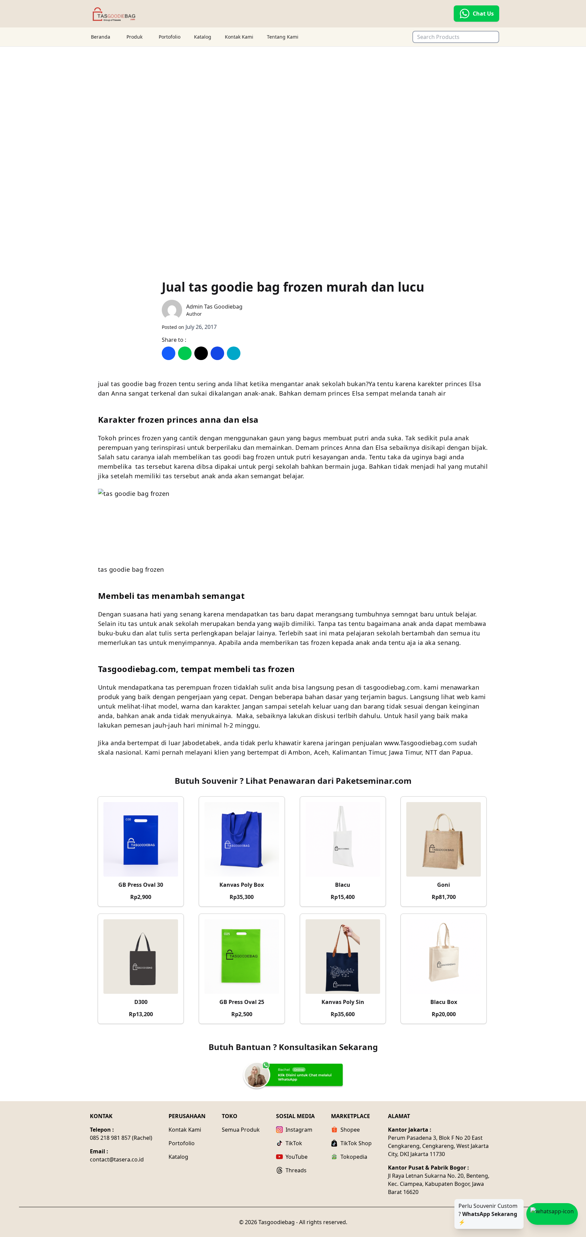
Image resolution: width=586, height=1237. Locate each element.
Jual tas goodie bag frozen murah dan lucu (293, 286)
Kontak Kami (239, 37)
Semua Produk (241, 1129)
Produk (134, 37)
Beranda (100, 37)
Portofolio (169, 37)
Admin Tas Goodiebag (214, 306)
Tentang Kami (282, 37)
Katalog (202, 37)
